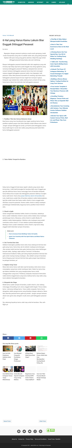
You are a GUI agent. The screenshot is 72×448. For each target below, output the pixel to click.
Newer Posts (7, 421)
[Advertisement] (36, 19)
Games (54, 2)
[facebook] (8, 338)
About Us (14, 439)
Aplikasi (62, 2)
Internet (40, 2)
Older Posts (43, 421)
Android (31, 2)
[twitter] (19, 338)
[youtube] (29, 431)
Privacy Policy (29, 439)
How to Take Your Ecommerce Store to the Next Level (59, 47)
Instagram (17, 7)
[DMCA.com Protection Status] (50, 430)
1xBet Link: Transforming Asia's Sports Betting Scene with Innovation (59, 64)
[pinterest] (30, 338)
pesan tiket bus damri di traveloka (31, 196)
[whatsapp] (41, 338)
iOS (47, 2)
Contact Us (21, 439)
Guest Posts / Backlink (54, 439)
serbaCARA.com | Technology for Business (41, 445)
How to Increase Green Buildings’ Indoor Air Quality (23, 234)
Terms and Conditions (41, 439)
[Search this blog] (68, 5)
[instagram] (35, 431)
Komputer (21, 2)
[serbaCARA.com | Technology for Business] (9, 2)
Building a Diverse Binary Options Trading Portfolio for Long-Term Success (59, 81)
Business (7, 7)
